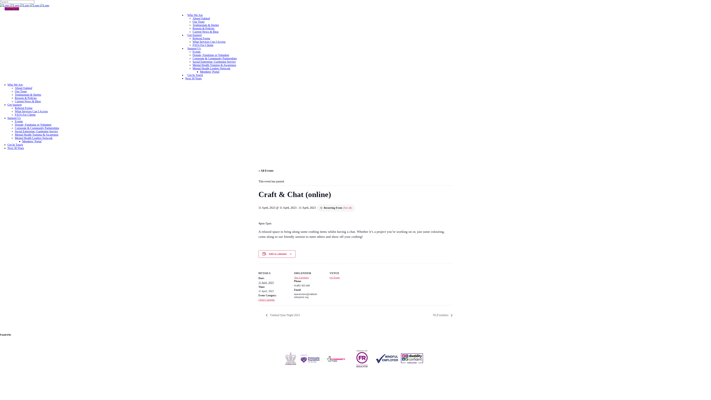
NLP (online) (441, 315)
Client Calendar (266, 300)
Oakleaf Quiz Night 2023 (284, 315)
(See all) (347, 207)
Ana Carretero (301, 277)
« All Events (265, 170)
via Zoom (335, 277)
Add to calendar (278, 254)
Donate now (12, 8)
